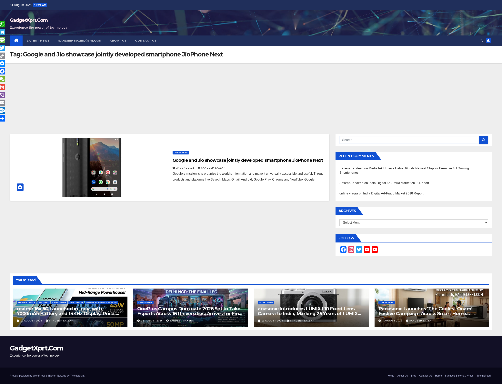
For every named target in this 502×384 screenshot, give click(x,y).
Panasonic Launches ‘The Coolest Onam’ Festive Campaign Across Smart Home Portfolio (425, 313)
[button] (481, 40)
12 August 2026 (31, 320)
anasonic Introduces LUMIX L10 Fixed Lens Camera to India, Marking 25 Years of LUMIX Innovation (308, 313)
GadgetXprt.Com (28, 20)
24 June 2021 (185, 167)
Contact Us (145, 40)
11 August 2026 (273, 320)
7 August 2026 (392, 320)
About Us (118, 40)
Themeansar (77, 375)
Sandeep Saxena (213, 167)
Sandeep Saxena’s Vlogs (79, 40)
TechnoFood (484, 375)
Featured (44, 302)
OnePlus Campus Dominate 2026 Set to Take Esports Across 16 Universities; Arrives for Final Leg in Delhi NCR (190, 313)
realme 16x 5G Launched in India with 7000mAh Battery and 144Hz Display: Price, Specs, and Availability (66, 313)
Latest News (38, 40)
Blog (413, 375)
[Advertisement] (251, 104)
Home (390, 375)
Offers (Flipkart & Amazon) (101, 302)
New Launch (76, 302)
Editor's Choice (26, 302)
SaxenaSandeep (351, 168)
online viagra (348, 193)
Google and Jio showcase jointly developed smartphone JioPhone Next (248, 160)
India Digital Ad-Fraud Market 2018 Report (399, 183)
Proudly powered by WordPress (28, 375)
